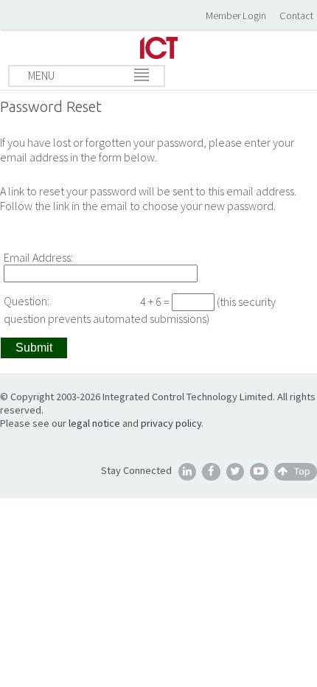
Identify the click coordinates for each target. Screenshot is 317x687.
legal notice (94, 423)
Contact (296, 15)
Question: (26, 300)
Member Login (236, 15)
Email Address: (38, 257)
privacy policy (171, 423)
